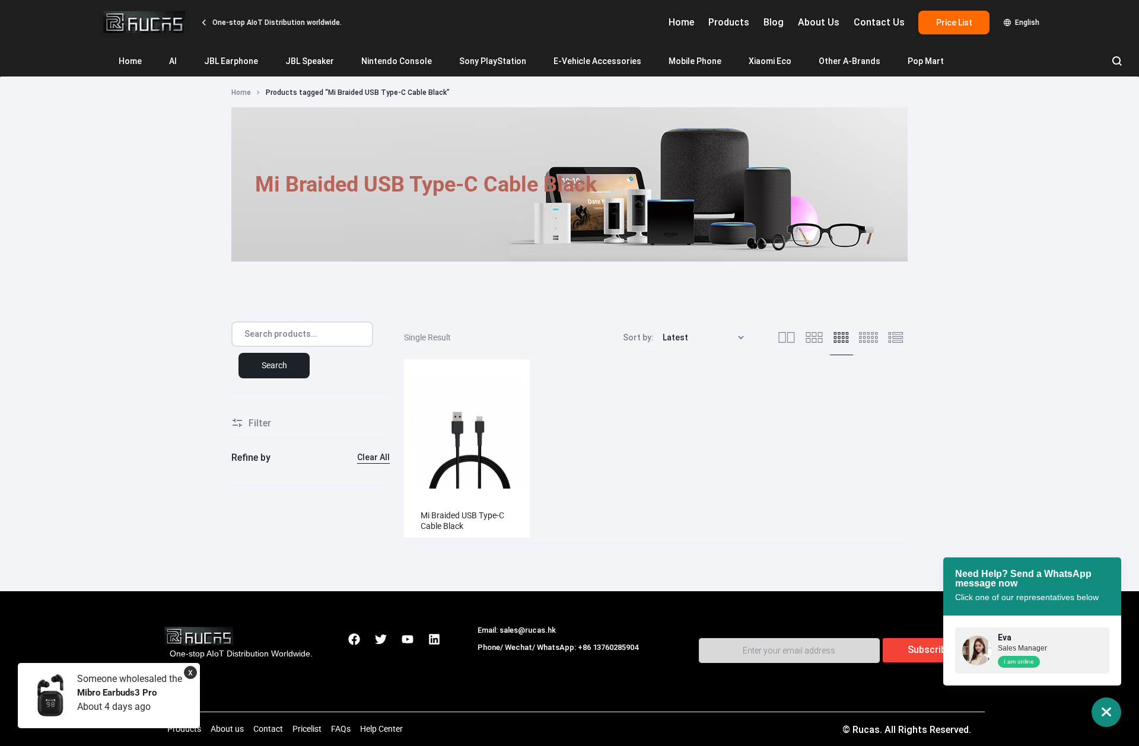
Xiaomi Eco (770, 61)
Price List (954, 22)
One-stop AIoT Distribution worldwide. (276, 22)
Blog (773, 22)
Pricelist (307, 729)
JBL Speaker (309, 61)
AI (173, 61)
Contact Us (879, 22)
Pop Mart (926, 61)
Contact (268, 729)
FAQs (341, 729)
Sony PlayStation (492, 61)
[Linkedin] (434, 639)
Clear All (373, 457)
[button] (416, 431)
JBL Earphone (231, 61)
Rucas (491, 660)
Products (728, 22)
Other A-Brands (849, 61)
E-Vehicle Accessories (597, 61)
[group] (467, 432)
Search (274, 365)
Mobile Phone (695, 61)
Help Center (381, 729)
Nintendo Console (396, 61)
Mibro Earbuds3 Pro (117, 692)
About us (227, 729)
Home (681, 22)
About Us (818, 22)
